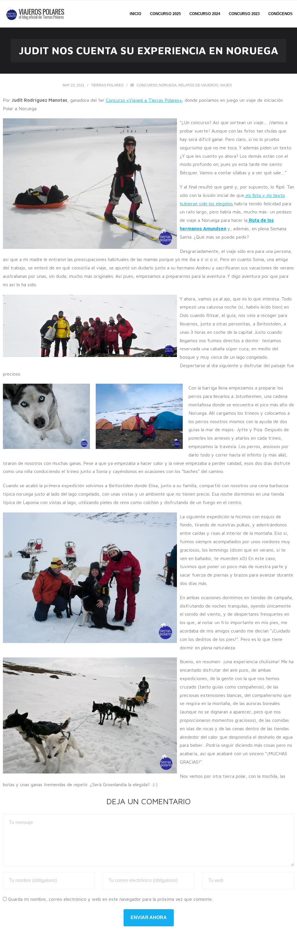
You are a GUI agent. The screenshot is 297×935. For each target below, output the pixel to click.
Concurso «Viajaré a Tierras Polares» (144, 100)
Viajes (226, 85)
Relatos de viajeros (198, 85)
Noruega (168, 85)
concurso (147, 85)
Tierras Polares (107, 85)
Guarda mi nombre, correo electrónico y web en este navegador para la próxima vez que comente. (110, 899)
